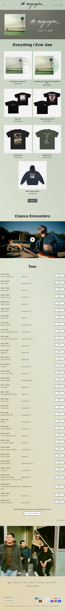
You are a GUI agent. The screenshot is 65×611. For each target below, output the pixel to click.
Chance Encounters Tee (47, 119)
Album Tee (18, 119)
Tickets (59, 275)
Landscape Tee (17, 155)
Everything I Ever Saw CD (18, 81)
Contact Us (32, 582)
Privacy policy (36, 605)
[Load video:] (32, 239)
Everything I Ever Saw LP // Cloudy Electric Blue (47, 82)
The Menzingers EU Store (13, 606)
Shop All (32, 200)
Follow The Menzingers (32, 513)
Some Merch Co (28, 606)
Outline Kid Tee (47, 155)
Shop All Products (17, 582)
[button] (3, 5)
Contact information (54, 605)
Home (9, 582)
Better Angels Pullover (32, 191)
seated (63, 520)
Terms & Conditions (51, 582)
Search (25, 582)
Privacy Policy (40, 582)
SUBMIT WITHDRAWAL (32, 586)
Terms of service (44, 605)
